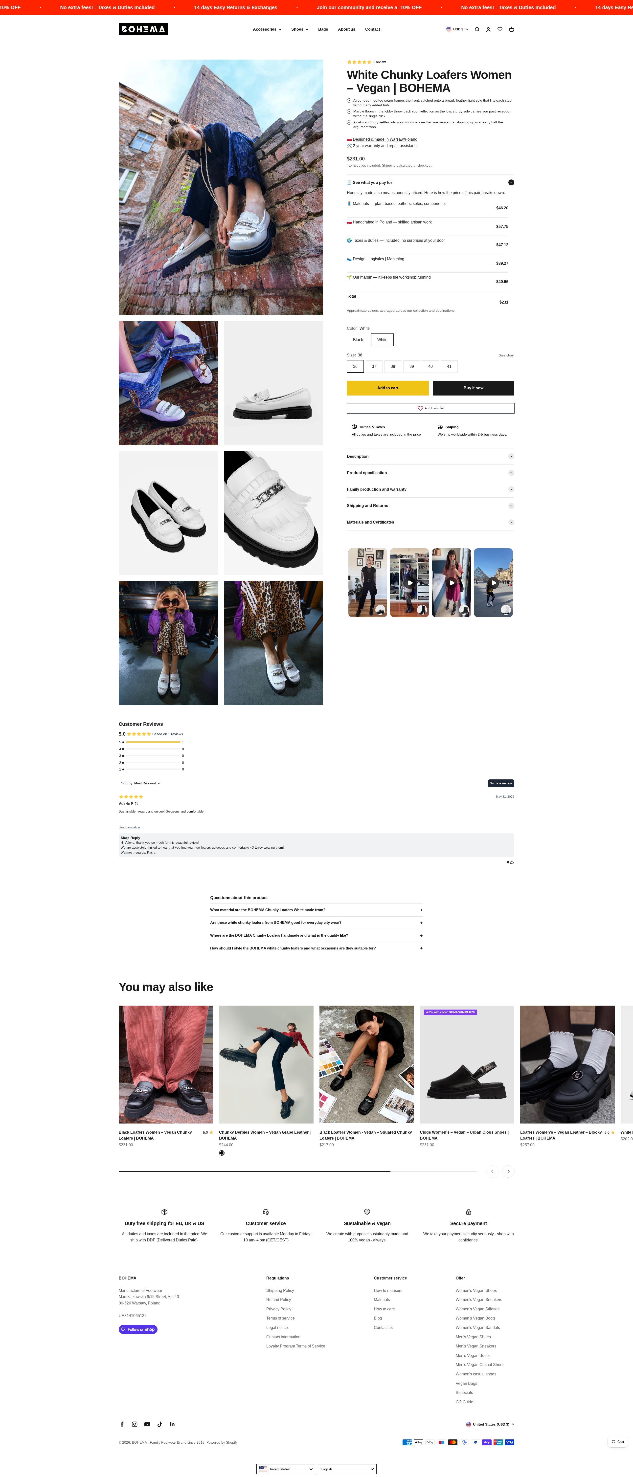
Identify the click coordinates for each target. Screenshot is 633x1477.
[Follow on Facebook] (122, 1424)
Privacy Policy (278, 1309)
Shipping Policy (280, 1290)
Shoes (297, 29)
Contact (372, 29)
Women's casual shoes (476, 1374)
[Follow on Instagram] (134, 1424)
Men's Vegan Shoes (473, 1337)
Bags (323, 29)
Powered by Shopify (222, 1442)
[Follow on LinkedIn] (172, 1424)
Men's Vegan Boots (473, 1355)
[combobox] (285, 1469)
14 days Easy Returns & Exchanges (191, 7)
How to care (384, 1309)
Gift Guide (464, 1402)
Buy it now (473, 388)
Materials (382, 1300)
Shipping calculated (397, 165)
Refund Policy (278, 1300)
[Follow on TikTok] (160, 1424)
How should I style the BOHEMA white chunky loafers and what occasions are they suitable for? (293, 948)
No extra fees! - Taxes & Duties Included (63, 7)
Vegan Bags (466, 1383)
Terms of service (280, 1318)
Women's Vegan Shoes (476, 1290)
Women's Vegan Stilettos (477, 1309)
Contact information (283, 1337)
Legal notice (277, 1327)
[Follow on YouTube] (147, 1424)
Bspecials (464, 1392)
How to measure (388, 1290)
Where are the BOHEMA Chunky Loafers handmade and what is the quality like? (279, 935)
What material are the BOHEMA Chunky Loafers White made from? (267, 910)
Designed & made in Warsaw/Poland (385, 139)
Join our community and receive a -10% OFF (324, 7)
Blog (378, 1318)
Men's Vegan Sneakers (476, 1346)
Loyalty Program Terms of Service (295, 1346)
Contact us (383, 1327)
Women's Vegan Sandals (478, 1327)
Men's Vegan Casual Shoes (480, 1365)
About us (346, 29)
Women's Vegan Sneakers (479, 1300)
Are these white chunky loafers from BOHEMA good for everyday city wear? (275, 923)
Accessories (264, 29)
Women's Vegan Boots (476, 1318)
